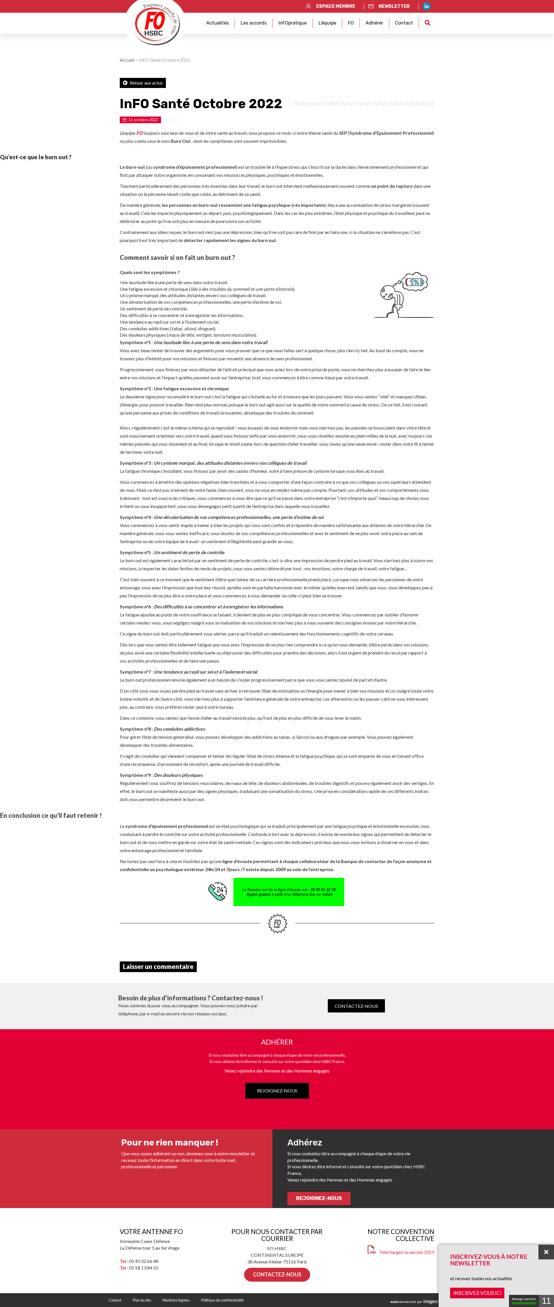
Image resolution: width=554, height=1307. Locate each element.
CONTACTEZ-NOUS (356, 1005)
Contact (404, 23)
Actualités (217, 23)
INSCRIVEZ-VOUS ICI (477, 1293)
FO (351, 23)
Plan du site (142, 1300)
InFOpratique (292, 23)
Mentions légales (176, 1300)
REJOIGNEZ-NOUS (277, 1090)
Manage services (524, 1299)
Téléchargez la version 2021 (406, 1252)
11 (546, 1301)
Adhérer (374, 23)
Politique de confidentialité (222, 1300)
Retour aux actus (146, 82)
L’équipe (327, 23)
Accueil (127, 60)
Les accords (254, 23)
